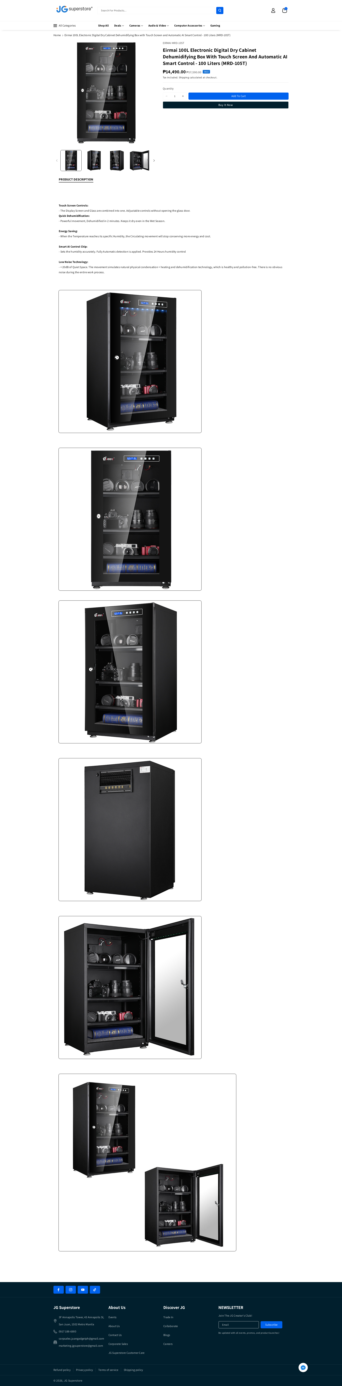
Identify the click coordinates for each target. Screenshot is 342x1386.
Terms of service (108, 1370)
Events (112, 1317)
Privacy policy (84, 1370)
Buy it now (225, 105)
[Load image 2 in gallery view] (94, 160)
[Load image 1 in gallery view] (71, 160)
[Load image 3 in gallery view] (116, 160)
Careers (168, 1344)
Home (57, 35)
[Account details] (273, 10)
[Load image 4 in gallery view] (139, 160)
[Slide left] (56, 160)
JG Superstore (73, 1380)
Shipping (184, 77)
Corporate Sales (118, 1344)
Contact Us (115, 1335)
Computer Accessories (188, 25)
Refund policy (62, 1370)
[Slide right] (154, 160)
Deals (117, 25)
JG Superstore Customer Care (126, 1353)
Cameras (134, 25)
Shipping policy (133, 1370)
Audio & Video (157, 25)
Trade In (168, 1317)
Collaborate (170, 1326)
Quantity (168, 88)
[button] (285, 10)
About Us (114, 1326)
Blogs (166, 1335)
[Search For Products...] (219, 10)
